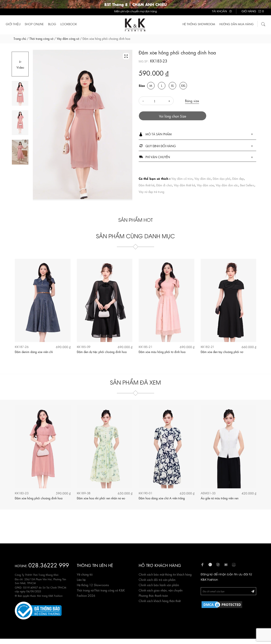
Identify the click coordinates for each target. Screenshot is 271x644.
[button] (197, 134)
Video (20, 67)
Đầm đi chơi (164, 185)
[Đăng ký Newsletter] (253, 591)
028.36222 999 (48, 564)
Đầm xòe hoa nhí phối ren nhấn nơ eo (101, 498)
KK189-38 (84, 493)
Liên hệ (81, 579)
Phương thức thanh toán (153, 595)
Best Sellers (247, 185)
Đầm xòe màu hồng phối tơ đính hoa (162, 351)
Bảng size (192, 100)
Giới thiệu (13, 24)
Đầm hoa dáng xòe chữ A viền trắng (162, 498)
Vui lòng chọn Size (172, 116)
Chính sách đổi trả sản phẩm (157, 579)
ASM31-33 (208, 493)
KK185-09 (84, 347)
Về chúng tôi (85, 574)
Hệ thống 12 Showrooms (93, 585)
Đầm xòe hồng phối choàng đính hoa (38, 498)
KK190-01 (145, 493)
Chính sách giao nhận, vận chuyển (161, 590)
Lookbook (68, 24)
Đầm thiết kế (146, 185)
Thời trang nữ (85, 590)
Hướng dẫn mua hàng (236, 24)
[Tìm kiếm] (263, 23)
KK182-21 (207, 347)
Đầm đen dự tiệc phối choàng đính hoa (102, 351)
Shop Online (34, 24)
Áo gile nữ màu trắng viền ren (219, 498)
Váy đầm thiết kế (184, 185)
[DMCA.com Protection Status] (222, 604)
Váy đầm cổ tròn (181, 178)
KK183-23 (22, 493)
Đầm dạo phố (221, 178)
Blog (52, 24)
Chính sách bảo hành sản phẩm (159, 585)
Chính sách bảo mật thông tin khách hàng (165, 574)
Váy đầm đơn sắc (227, 185)
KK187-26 (22, 347)
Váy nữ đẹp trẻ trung (151, 191)
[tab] (197, 134)
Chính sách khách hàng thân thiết (160, 600)
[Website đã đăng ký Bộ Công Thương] (38, 610)
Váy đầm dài (202, 178)
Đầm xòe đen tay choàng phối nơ (222, 351)
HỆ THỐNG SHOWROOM (199, 24)
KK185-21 (145, 347)
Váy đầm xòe (205, 185)
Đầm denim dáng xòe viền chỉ (34, 351)
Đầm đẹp (238, 178)
